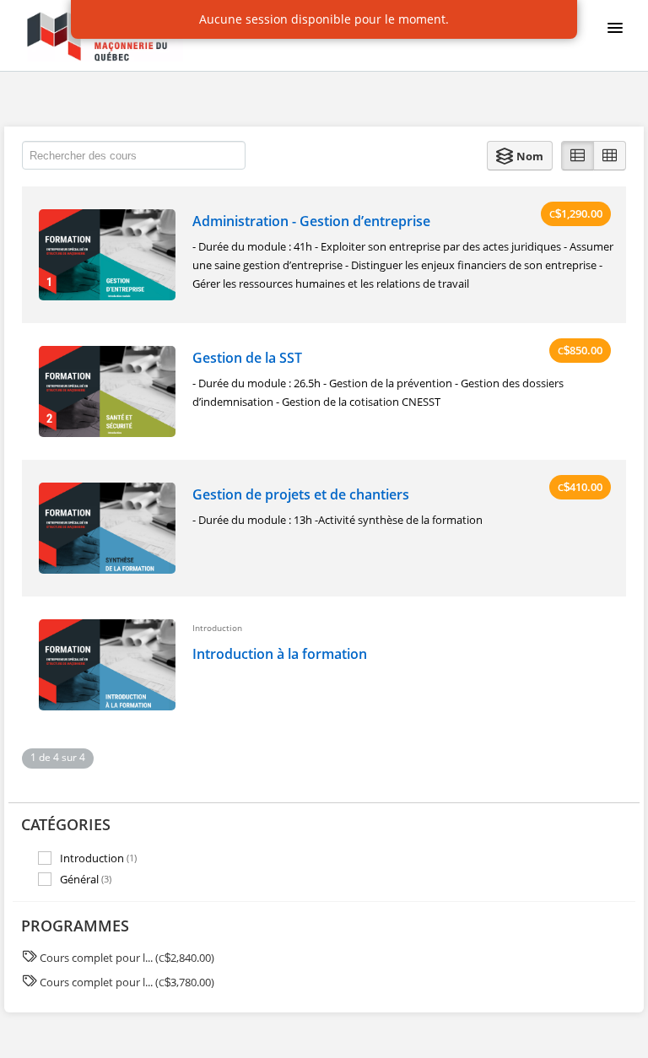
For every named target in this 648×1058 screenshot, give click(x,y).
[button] (520, 155)
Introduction (98, 857)
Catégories (66, 824)
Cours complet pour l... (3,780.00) (127, 982)
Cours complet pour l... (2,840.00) (127, 957)
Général (85, 879)
